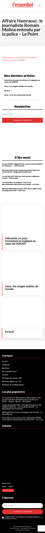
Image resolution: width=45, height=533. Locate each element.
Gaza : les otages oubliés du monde (18, 86)
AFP (5, 39)
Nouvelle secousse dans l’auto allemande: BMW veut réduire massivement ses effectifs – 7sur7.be (22, 418)
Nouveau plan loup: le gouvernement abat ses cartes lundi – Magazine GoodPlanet (21, 171)
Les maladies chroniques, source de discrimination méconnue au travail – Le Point (20, 183)
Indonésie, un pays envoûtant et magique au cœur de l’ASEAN (22, 81)
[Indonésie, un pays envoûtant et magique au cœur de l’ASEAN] (22, 219)
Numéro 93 (6, 483)
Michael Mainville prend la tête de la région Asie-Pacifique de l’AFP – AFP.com (22, 189)
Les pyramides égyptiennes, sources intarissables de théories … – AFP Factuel (22, 165)
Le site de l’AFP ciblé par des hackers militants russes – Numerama (20, 177)
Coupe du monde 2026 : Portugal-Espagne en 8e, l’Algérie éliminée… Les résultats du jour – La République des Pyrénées (22, 407)
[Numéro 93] (22, 456)
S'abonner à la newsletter (23, 120)
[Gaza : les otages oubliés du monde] (22, 267)
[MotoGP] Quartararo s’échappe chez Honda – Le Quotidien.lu (22, 413)
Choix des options (8, 490)
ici (15, 517)
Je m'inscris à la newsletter (22, 512)
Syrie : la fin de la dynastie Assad (17, 95)
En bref (7, 90)
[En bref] (22, 313)
